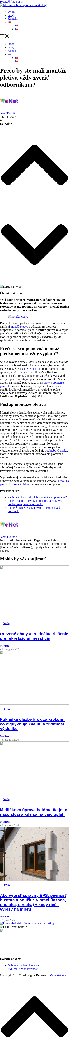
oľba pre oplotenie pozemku (26, 504)
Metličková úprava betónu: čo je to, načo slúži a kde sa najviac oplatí (34, 812)
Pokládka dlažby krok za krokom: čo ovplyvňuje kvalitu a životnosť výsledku (32, 724)
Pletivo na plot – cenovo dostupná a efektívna (35, 500)
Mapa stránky (57, 975)
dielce (25, 484)
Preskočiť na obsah (11, 1)
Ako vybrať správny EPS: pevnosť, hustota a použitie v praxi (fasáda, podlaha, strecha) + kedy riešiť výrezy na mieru (34, 902)
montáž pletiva (19, 326)
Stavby (6, 623)
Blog (11, 15)
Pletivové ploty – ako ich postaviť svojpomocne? (37, 497)
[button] (34, 36)
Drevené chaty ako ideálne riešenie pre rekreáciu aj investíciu (34, 636)
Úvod (11, 11)
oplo (55, 382)
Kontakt (12, 18)
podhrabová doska (56, 450)
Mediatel (5, 645)
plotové (17, 484)
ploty (47, 382)
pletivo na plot (32, 368)
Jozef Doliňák (8, 113)
